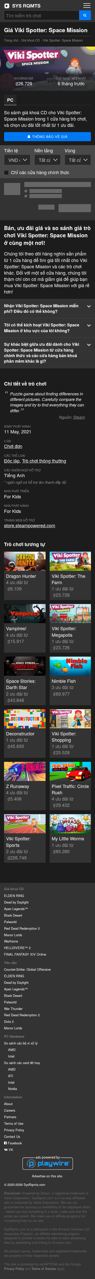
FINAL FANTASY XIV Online (25, 954)
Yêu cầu (10, 962)
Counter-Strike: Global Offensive (27, 969)
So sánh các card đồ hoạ (22, 1062)
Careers (9, 1110)
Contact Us (12, 1136)
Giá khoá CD (30, 40)
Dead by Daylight (16, 902)
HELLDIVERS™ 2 (17, 947)
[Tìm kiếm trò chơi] (85, 15)
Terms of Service (43, 1268)
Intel (11, 1056)
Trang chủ (22, 5)
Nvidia (12, 1088)
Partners (10, 1116)
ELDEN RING (14, 895)
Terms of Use (13, 1123)
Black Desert (13, 915)
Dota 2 (9, 1021)
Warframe (11, 941)
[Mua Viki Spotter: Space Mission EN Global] (47, 199)
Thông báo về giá (49, 136)
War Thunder (13, 1008)
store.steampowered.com (29, 525)
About (8, 1103)
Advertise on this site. (47, 1176)
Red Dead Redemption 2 (22, 928)
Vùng (70, 150)
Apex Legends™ (16, 908)
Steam (79, 417)
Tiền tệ (11, 150)
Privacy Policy (14, 1129)
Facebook (14, 1143)
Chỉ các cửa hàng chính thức (40, 172)
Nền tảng (43, 150)
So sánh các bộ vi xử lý (20, 1043)
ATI (10, 1075)
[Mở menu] (87, 6)
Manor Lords (13, 934)
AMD (11, 1049)
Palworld (10, 921)
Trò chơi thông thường (44, 460)
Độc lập (12, 460)
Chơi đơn (13, 446)
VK (10, 1149)
